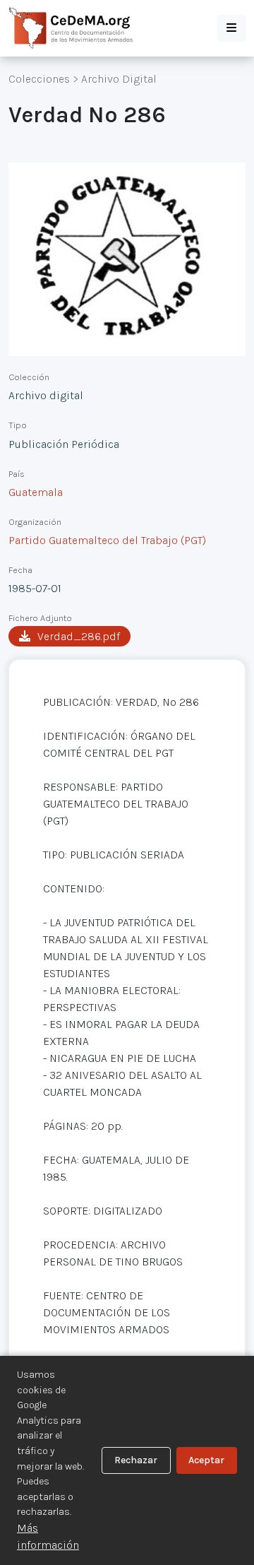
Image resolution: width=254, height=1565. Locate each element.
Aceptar (206, 1460)
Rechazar (135, 1460)
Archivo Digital (119, 78)
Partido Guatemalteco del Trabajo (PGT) (107, 540)
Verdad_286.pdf (78, 636)
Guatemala (35, 492)
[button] (231, 28)
